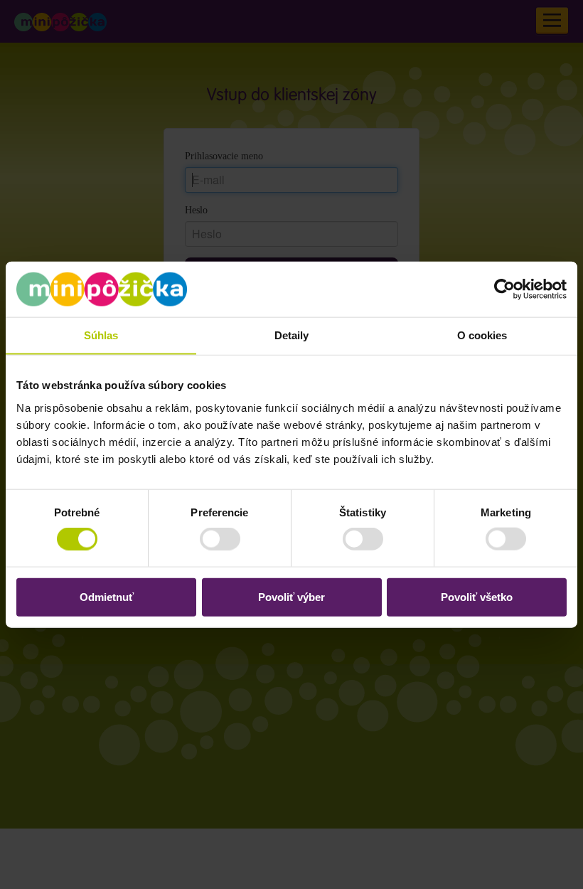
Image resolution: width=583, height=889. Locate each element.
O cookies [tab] (482, 335)
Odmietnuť (107, 596)
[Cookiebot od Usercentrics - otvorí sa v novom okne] (504, 289)
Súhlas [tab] (101, 335)
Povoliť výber (291, 596)
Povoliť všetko (477, 596)
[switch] (208, 539)
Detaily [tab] (291, 335)
